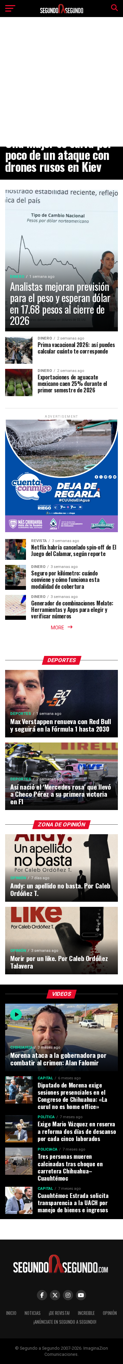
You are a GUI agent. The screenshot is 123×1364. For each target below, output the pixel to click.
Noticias (33, 1313)
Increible (86, 1313)
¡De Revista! (59, 1313)
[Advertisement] (61, 87)
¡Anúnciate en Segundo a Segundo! (64, 1322)
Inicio (11, 1313)
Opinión (110, 1313)
